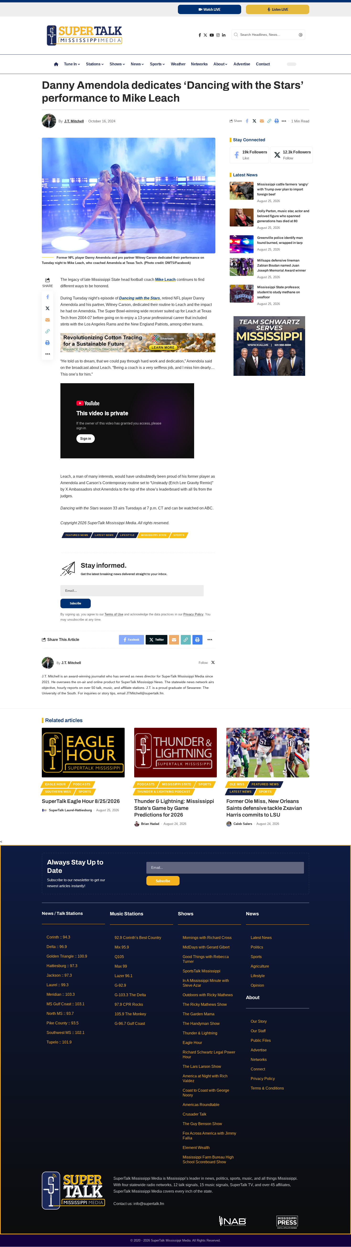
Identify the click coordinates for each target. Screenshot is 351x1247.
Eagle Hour (55, 784)
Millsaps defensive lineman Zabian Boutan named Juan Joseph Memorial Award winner (281, 265)
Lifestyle (127, 535)
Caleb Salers (243, 824)
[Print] (276, 121)
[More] (284, 121)
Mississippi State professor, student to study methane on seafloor (278, 292)
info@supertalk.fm (148, 1204)
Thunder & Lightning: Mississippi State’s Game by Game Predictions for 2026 (174, 808)
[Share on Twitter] (254, 121)
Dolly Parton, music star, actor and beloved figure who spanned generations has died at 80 (283, 216)
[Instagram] (218, 35)
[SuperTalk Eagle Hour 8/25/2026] (83, 752)
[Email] (261, 121)
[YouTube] (211, 35)
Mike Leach (165, 280)
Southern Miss (58, 791)
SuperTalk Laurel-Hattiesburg (70, 810)
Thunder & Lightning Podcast (163, 791)
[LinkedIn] (224, 35)
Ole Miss (237, 784)
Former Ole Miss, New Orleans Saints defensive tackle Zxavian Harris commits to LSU (264, 808)
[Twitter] (205, 35)
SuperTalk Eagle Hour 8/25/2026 (81, 801)
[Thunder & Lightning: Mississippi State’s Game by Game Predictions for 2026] (175, 752)
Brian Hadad (150, 824)
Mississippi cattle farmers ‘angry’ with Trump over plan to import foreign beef (282, 189)
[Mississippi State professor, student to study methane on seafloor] (242, 294)
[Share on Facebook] (247, 121)
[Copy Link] (269, 121)
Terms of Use (114, 614)
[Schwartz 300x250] (269, 346)
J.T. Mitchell (74, 121)
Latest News (104, 535)
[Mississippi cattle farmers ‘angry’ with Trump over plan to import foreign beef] (242, 191)
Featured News (77, 535)
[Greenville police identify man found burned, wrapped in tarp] (242, 244)
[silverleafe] (137, 342)
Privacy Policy (193, 614)
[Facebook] (199, 35)
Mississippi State (154, 535)
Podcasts (81, 784)
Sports (178, 535)
